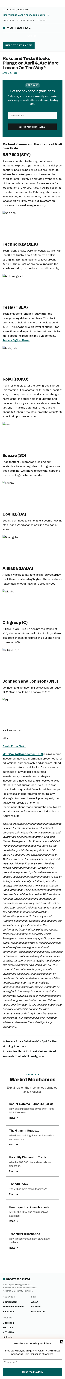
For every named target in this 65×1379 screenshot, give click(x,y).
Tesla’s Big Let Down (16, 340)
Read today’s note (18, 45)
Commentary (10, 1302)
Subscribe (9, 1311)
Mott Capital (18, 27)
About (34, 1302)
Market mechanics (13, 1307)
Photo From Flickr (14, 746)
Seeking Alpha (25, 20)
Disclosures (38, 1311)
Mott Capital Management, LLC (23, 754)
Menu (32, 36)
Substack (9, 20)
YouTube (41, 20)
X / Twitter (8, 1332)
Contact (36, 1307)
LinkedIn (7, 1337)
